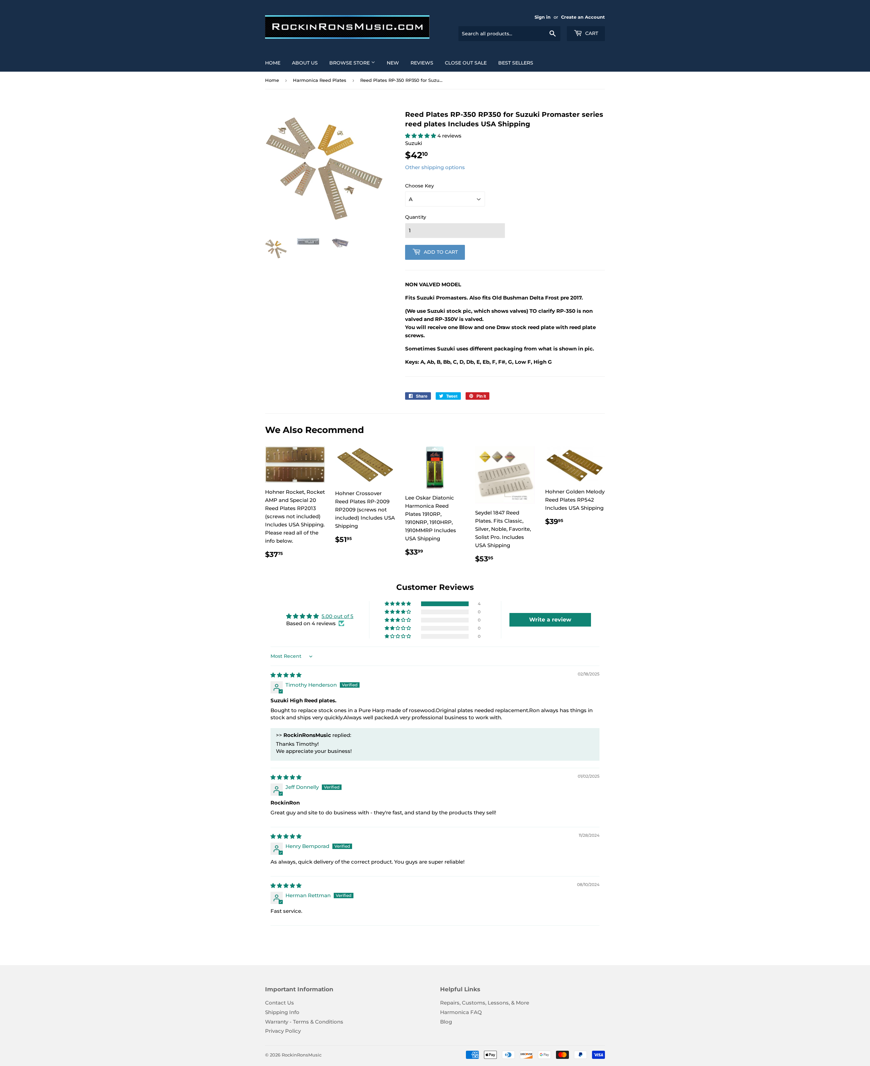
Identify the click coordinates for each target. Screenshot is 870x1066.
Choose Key (419, 186)
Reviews (422, 63)
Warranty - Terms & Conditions (304, 1021)
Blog (446, 1021)
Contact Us (279, 1002)
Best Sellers (515, 63)
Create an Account (583, 17)
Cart (591, 33)
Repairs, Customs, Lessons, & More (484, 1002)
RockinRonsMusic (301, 1055)
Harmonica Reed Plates (319, 80)
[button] (421, 135)
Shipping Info (282, 1012)
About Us (305, 63)
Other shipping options (435, 167)
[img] (286, 675)
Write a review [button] (550, 619)
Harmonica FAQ (461, 1012)
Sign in (543, 17)
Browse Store (350, 63)
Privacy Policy (283, 1031)
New (393, 63)
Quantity (415, 217)
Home (272, 63)
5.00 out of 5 (337, 616)
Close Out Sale (466, 63)
